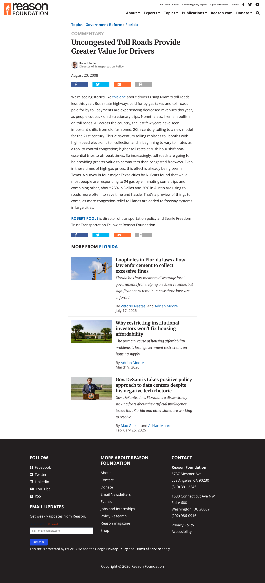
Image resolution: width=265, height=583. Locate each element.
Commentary (87, 33)
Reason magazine (115, 523)
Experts (150, 12)
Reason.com (222, 12)
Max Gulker (130, 425)
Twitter (41, 474)
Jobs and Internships (118, 508)
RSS (38, 496)
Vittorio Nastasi (133, 306)
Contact (107, 479)
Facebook (43, 467)
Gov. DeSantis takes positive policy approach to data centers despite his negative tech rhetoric (154, 385)
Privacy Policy (183, 525)
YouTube (43, 488)
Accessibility (182, 531)
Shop (105, 530)
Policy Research (114, 516)
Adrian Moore (166, 306)
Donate (242, 12)
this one (119, 97)
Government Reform (103, 24)
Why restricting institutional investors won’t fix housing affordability (147, 328)
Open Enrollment (219, 4)
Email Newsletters (116, 494)
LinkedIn (42, 481)
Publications (193, 12)
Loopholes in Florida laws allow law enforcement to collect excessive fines (150, 265)
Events (235, 4)
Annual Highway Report (194, 4)
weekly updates (50, 516)
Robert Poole (84, 218)
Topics (169, 12)
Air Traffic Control (169, 4)
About (131, 12)
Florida (131, 24)
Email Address (44, 524)
